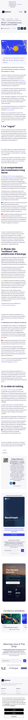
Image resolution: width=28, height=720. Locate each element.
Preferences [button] (12, 705)
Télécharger (19, 4)
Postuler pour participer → (13, 582)
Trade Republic (11, 109)
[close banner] (25, 4)
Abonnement (3, 693)
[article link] (11, 623)
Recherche (18, 690)
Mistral (5, 62)
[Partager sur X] (22, 28)
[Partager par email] (25, 28)
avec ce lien (4, 360)
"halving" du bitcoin (8, 389)
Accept (14, 709)
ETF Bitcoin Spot (18, 352)
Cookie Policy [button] (7, 704)
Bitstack (9, 108)
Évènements (18, 693)
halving (13, 404)
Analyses (4, 452)
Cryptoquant (4, 305)
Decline (14, 713)
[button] (21, 12)
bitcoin (4, 76)
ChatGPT (6, 60)
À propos (3, 690)
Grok (23, 60)
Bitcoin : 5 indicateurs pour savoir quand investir (12, 20)
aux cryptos (22, 80)
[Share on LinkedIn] (11, 483)
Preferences (14, 716)
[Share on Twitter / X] (14, 483)
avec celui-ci (14, 361)
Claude (11, 60)
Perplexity (17, 60)
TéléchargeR (14, 534)
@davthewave (19, 151)
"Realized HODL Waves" (9, 176)
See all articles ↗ (17, 486)
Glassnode (12, 305)
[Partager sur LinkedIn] (19, 28)
